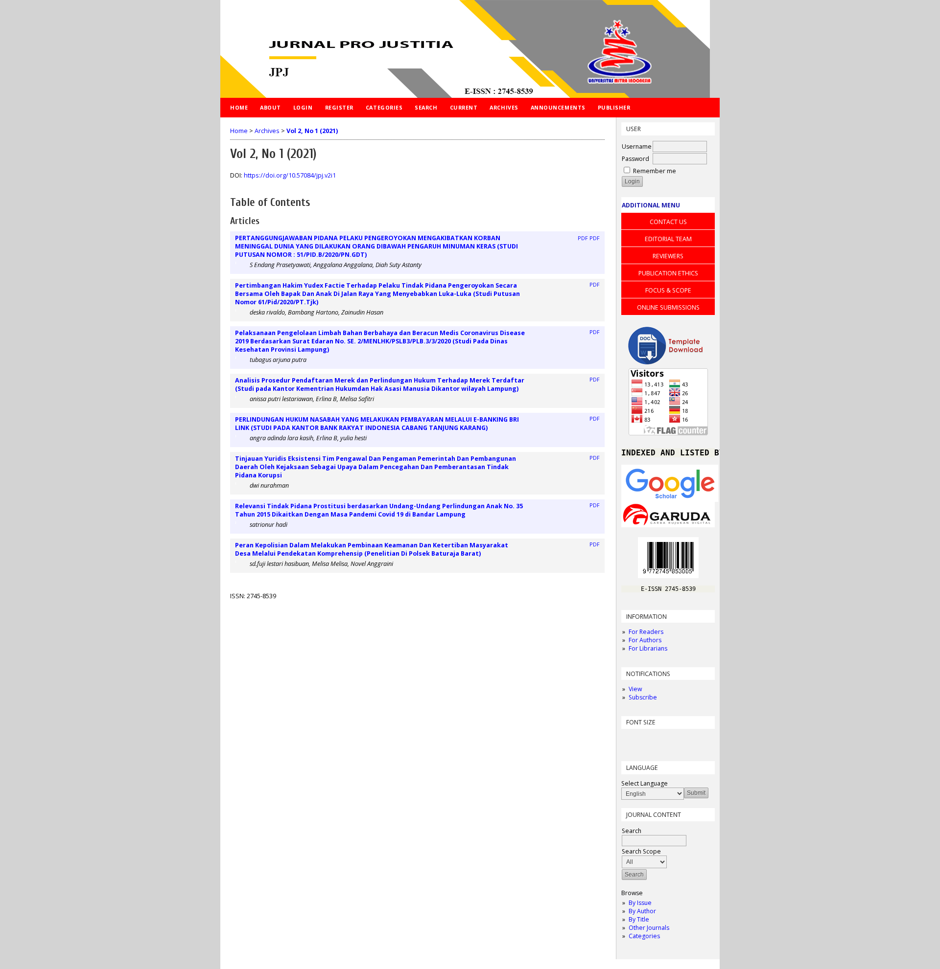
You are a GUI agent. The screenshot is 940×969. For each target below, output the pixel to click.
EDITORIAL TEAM (668, 239)
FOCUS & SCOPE (668, 290)
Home (239, 107)
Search (426, 107)
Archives (504, 107)
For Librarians (648, 648)
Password (635, 159)
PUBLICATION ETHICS (668, 273)
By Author (642, 911)
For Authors (645, 640)
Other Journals (649, 928)
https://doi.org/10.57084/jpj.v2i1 (290, 175)
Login (303, 107)
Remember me (654, 171)
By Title (639, 919)
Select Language (644, 783)
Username (637, 146)
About (270, 107)
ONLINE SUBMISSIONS (668, 307)
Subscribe (643, 697)
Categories (644, 936)
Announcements (558, 107)
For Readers (646, 632)
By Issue (640, 903)
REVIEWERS (668, 256)
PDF (583, 238)
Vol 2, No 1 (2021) (312, 131)
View (635, 689)
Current (464, 107)
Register (339, 107)
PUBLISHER (614, 107)
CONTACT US (668, 222)
